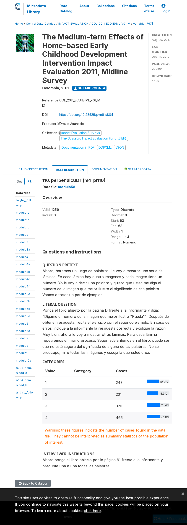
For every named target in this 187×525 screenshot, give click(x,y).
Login (165, 11)
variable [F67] (143, 23)
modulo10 (22, 353)
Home (19, 23)
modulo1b (22, 220)
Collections (105, 6)
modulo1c (22, 227)
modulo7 (22, 338)
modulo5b (23, 301)
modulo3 (22, 242)
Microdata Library (36, 9)
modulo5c (23, 308)
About (84, 6)
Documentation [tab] (104, 169)
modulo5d (23, 316)
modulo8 (22, 345)
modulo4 (22, 257)
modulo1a (22, 212)
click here (92, 510)
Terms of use (149, 8)
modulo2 (22, 234)
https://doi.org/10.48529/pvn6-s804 (86, 114)
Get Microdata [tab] (139, 169)
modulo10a (23, 360)
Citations (129, 6)
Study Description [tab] (33, 169)
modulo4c (23, 279)
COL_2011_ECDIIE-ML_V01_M (110, 23)
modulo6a (23, 331)
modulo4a (23, 264)
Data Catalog (66, 8)
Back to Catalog (34, 483)
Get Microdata (91, 88)
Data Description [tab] (70, 170)
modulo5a (23, 294)
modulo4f (22, 286)
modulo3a (23, 249)
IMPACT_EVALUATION (73, 23)
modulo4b (23, 272)
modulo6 (22, 323)
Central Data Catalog (40, 23)
